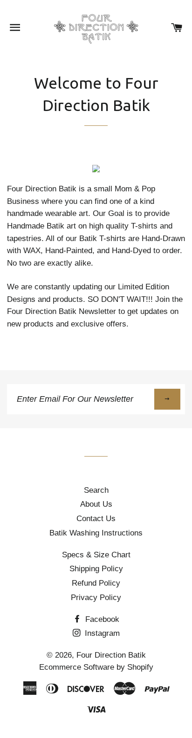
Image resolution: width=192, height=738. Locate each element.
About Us (96, 504)
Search (96, 490)
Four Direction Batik (111, 655)
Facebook (101, 619)
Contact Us (96, 518)
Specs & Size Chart (96, 554)
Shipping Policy (96, 568)
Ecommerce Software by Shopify (96, 667)
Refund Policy (96, 583)
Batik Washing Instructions (96, 533)
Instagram (101, 633)
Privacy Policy (96, 597)
